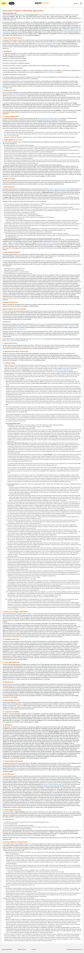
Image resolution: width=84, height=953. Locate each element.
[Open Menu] (81, 3)
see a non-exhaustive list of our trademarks (47, 243)
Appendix (73, 304)
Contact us (33, 949)
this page (56, 41)
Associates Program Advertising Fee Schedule (45, 43)
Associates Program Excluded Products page (54, 784)
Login (3, 3)
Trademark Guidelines (49, 72)
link (60, 446)
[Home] (42, 3)
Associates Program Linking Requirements (17, 95)
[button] (76, 3)
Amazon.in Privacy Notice (10, 135)
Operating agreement (7, 949)
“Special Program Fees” (40, 324)
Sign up (12, 3)
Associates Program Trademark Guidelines (63, 370)
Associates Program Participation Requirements (48, 118)
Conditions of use (21, 949)
